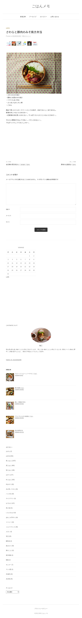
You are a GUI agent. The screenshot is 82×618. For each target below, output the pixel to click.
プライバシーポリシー (41, 608)
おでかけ (8, 503)
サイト (8, 222)
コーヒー (8, 522)
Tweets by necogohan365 (13, 359)
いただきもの (10, 512)
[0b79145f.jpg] (34, 73)
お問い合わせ (54, 16)
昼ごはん (8, 465)
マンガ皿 (8, 569)
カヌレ (8, 531)
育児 (7, 536)
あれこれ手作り (10, 517)
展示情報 (8, 555)
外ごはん (8, 479)
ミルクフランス (10, 527)
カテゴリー (43, 16)
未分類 (8, 579)
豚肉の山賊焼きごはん (68, 164)
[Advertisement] (41, 49)
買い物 (8, 508)
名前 (8, 209)
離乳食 (8, 541)
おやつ (8, 475)
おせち (8, 451)
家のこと (8, 550)
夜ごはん (8, 460)
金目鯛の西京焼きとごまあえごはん (18, 164)
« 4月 (7, 277)
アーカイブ (32, 16)
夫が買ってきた (10, 489)
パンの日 (8, 494)
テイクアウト (10, 498)
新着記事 (23, 16)
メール (8, 215)
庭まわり (8, 546)
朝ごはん (8, 470)
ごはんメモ (41, 6)
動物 (7, 560)
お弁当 (8, 28)
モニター (8, 564)
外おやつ (8, 484)
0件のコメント (26, 36)
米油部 (8, 574)
